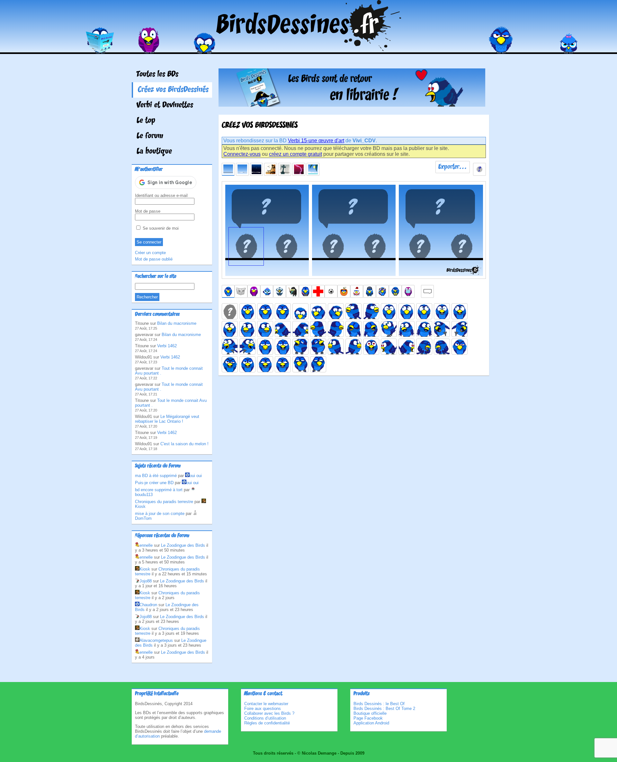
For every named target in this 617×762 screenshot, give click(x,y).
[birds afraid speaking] (442, 311)
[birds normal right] (283, 311)
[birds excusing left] (406, 329)
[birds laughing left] (300, 347)
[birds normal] (247, 311)
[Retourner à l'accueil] (308, 49)
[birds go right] (460, 329)
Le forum (150, 136)
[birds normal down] (300, 311)
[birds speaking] (247, 364)
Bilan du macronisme (176, 323)
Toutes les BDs (157, 74)
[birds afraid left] (406, 311)
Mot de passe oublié (154, 259)
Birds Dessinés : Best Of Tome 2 (384, 708)
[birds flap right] (247, 347)
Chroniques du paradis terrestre (164, 501)
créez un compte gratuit (295, 154)
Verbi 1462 (167, 345)
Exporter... (452, 167)
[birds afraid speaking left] (460, 311)
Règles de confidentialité (267, 723)
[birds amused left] (247, 329)
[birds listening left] (336, 347)
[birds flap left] (230, 347)
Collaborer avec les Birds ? (269, 713)
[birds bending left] (283, 329)
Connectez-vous (242, 154)
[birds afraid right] (424, 311)
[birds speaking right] (283, 364)
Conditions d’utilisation (265, 718)
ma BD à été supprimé (156, 475)
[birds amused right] (265, 329)
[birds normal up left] (353, 311)
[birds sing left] (353, 329)
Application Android (371, 723)
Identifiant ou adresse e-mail (161, 195)
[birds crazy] (389, 329)
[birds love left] (389, 347)
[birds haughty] (265, 347)
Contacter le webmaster (266, 703)
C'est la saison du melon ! (184, 443)
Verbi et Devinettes (165, 105)
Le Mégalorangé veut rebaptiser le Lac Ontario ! (167, 419)
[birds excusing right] (424, 329)
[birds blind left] (318, 329)
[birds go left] (442, 329)
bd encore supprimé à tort (159, 489)
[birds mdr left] (424, 347)
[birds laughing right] (318, 347)
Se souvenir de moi (160, 228)
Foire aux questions (262, 708)
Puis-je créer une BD (154, 482)
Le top (146, 121)
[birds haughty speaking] (283, 347)
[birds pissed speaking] (230, 364)
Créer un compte (150, 252)
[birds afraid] (389, 311)
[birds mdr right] (442, 347)
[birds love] (371, 347)
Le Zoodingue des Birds (183, 545)
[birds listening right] (353, 347)
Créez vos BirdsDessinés (173, 90)
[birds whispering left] (300, 364)
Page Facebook (368, 718)
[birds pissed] (460, 347)
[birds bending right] (300, 329)
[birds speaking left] (265, 364)
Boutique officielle (370, 713)
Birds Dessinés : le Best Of (379, 703)
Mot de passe (147, 211)
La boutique (154, 151)
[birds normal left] (265, 311)
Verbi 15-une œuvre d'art (316, 140)
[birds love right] (406, 347)
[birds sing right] (371, 329)
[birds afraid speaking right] (230, 329)
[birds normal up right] (371, 311)
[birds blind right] (336, 329)
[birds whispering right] (318, 364)
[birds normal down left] (318, 311)
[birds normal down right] (336, 311)
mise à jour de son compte (159, 513)
